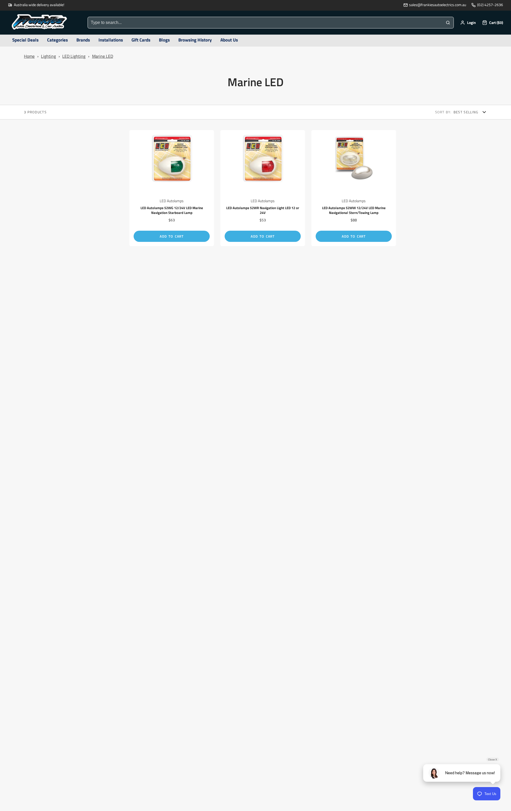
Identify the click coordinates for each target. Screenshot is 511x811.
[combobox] (265, 22)
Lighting (48, 56)
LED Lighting (73, 56)
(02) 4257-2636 (490, 5)
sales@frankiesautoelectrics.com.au (437, 5)
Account (468, 22)
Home (29, 56)
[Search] (448, 22)
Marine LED (102, 56)
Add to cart (171, 236)
